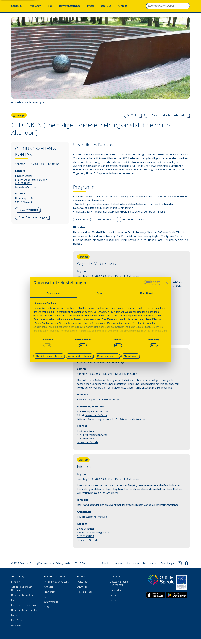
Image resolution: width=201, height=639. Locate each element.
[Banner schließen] (167, 283)
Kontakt (122, 5)
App (50, 5)
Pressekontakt (84, 591)
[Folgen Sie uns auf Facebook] (186, 563)
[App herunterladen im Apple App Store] (155, 595)
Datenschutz (149, 563)
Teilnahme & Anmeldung (56, 581)
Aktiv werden (17, 625)
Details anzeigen (105, 356)
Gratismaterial (51, 601)
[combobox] (168, 6)
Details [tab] (100, 293)
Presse (90, 5)
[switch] (83, 345)
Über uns (106, 5)
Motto (14, 615)
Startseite (16, 5)
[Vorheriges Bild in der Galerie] (15, 61)
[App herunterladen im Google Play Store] (176, 595)
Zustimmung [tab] (53, 293)
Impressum (133, 563)
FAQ (46, 596)
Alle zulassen (130, 356)
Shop (46, 606)
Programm (35, 5)
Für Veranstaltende (69, 5)
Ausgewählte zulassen (79, 356)
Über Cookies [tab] (147, 293)
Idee (13, 599)
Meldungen (82, 581)
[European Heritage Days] (181, 582)
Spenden (106, 563)
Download (82, 586)
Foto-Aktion (17, 620)
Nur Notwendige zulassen (49, 356)
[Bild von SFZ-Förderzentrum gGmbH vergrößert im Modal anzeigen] (185, 102)
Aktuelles (48, 586)
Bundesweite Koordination (24, 610)
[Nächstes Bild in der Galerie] (185, 61)
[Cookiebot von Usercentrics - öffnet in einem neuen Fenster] (146, 282)
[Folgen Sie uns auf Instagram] (180, 563)
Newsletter (49, 591)
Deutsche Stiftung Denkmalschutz (119, 583)
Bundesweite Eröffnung (23, 594)
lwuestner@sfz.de (25, 187)
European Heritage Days (23, 604)
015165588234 (23, 183)
